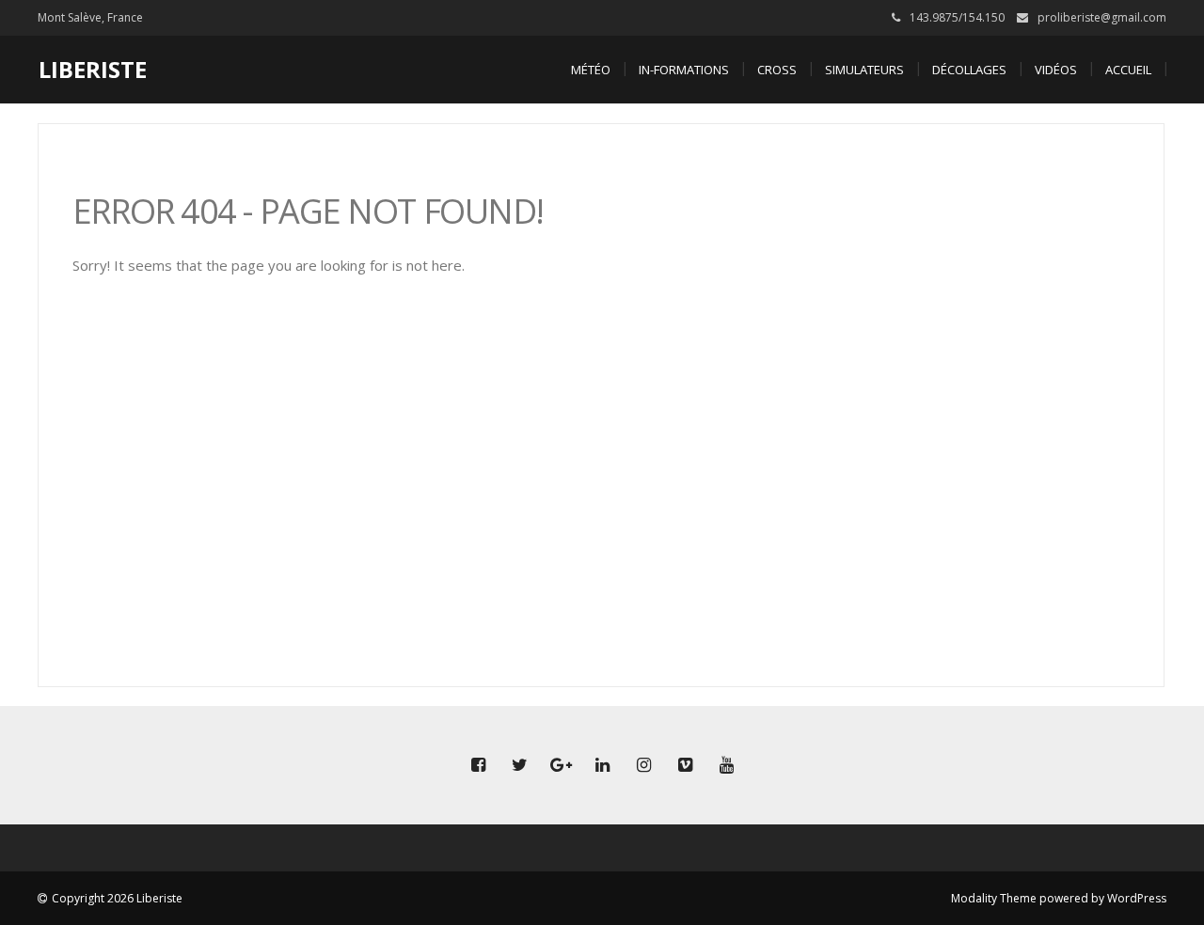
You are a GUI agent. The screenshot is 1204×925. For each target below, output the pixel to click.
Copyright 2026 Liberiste (117, 898)
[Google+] (560, 765)
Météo (590, 69)
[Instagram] (643, 765)
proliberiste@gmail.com (1102, 17)
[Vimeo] (685, 765)
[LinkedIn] (602, 765)
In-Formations (684, 69)
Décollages (969, 69)
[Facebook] (478, 765)
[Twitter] (519, 765)
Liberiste (93, 69)
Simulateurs (864, 69)
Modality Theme (994, 898)
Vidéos (1056, 69)
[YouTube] (726, 765)
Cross (777, 69)
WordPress (1136, 898)
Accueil (1128, 69)
